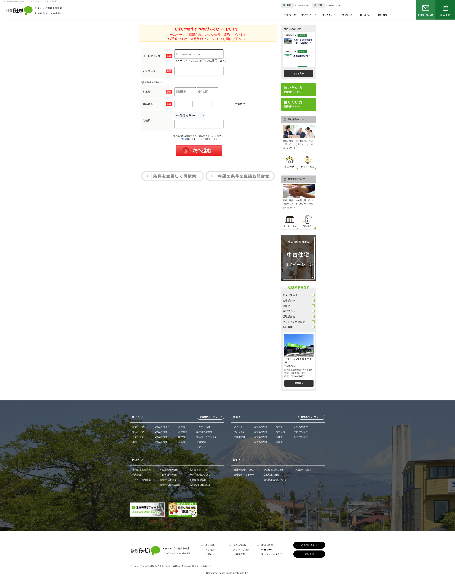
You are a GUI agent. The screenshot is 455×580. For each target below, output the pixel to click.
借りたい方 (293, 104)
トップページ (288, 15)
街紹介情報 (267, 545)
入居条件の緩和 (303, 469)
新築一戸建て (139, 426)
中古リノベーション (206, 436)
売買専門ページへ (208, 417)
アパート (238, 426)
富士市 (181, 426)
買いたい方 (293, 89)
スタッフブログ (241, 549)
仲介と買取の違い (169, 474)
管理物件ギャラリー (244, 474)
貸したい (359, 15)
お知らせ (210, 554)
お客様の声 (289, 300)
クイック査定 (307, 166)
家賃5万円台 (260, 431)
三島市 (181, 441)
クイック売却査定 (141, 479)
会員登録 (201, 441)
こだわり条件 (203, 426)
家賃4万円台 (260, 426)
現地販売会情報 (204, 431)
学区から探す (301, 431)
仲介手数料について (199, 474)
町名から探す (301, 436)
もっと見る (298, 73)
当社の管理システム (244, 469)
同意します (190, 139)
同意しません (210, 139)
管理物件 (307, 226)
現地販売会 (289, 316)
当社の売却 (289, 166)
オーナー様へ (289, 226)
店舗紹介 (299, 383)
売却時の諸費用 (168, 479)
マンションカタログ (294, 321)
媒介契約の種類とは (199, 484)
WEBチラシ (289, 311)
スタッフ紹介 (290, 295)
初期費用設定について (275, 479)
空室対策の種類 (271, 474)
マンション (138, 436)
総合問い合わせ (309, 545)
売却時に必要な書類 (170, 484)
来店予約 (445, 15)
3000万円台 (161, 441)
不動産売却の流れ (169, 469)
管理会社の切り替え (273, 469)
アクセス (210, 549)
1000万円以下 (162, 426)
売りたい (341, 15)
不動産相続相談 (197, 479)
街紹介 (286, 305)
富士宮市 (183, 431)
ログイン (201, 446)
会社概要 (288, 327)
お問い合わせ (425, 15)
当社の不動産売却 (141, 469)
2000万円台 (161, 436)
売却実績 (137, 474)
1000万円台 (161, 431)
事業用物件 (239, 436)
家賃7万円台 (260, 441)
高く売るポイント (198, 469)
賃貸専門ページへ (309, 417)
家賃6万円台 (260, 436)
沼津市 (181, 436)
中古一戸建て (139, 431)
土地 (134, 441)
